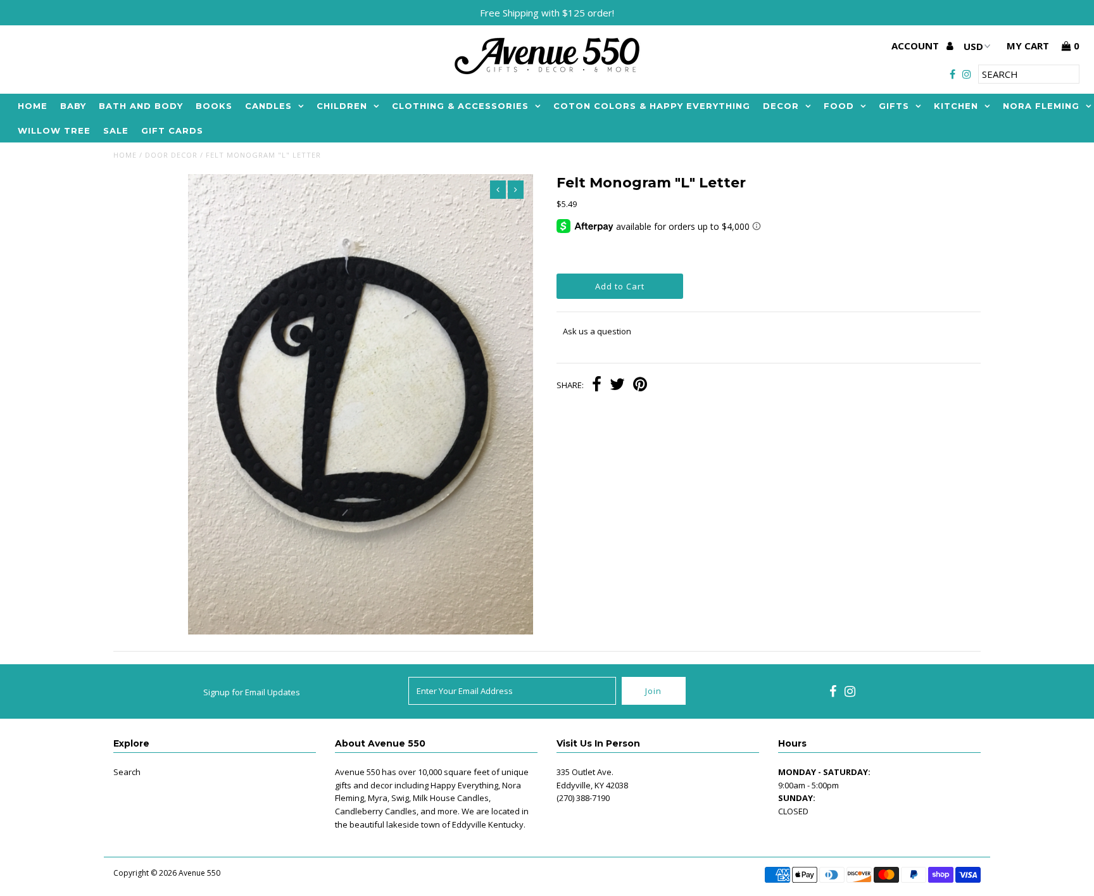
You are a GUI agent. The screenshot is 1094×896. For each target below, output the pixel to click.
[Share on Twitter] (617, 385)
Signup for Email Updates (251, 692)
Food (839, 106)
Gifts (894, 106)
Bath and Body (141, 106)
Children (342, 106)
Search (127, 772)
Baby (73, 106)
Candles (268, 106)
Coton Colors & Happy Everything (651, 106)
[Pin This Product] (640, 385)
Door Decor (171, 155)
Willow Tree (54, 130)
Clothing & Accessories (460, 106)
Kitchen (956, 106)
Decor (781, 106)
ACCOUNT (916, 45)
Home (32, 106)
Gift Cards (172, 130)
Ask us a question (597, 331)
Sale (116, 130)
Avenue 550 (199, 873)
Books (214, 106)
